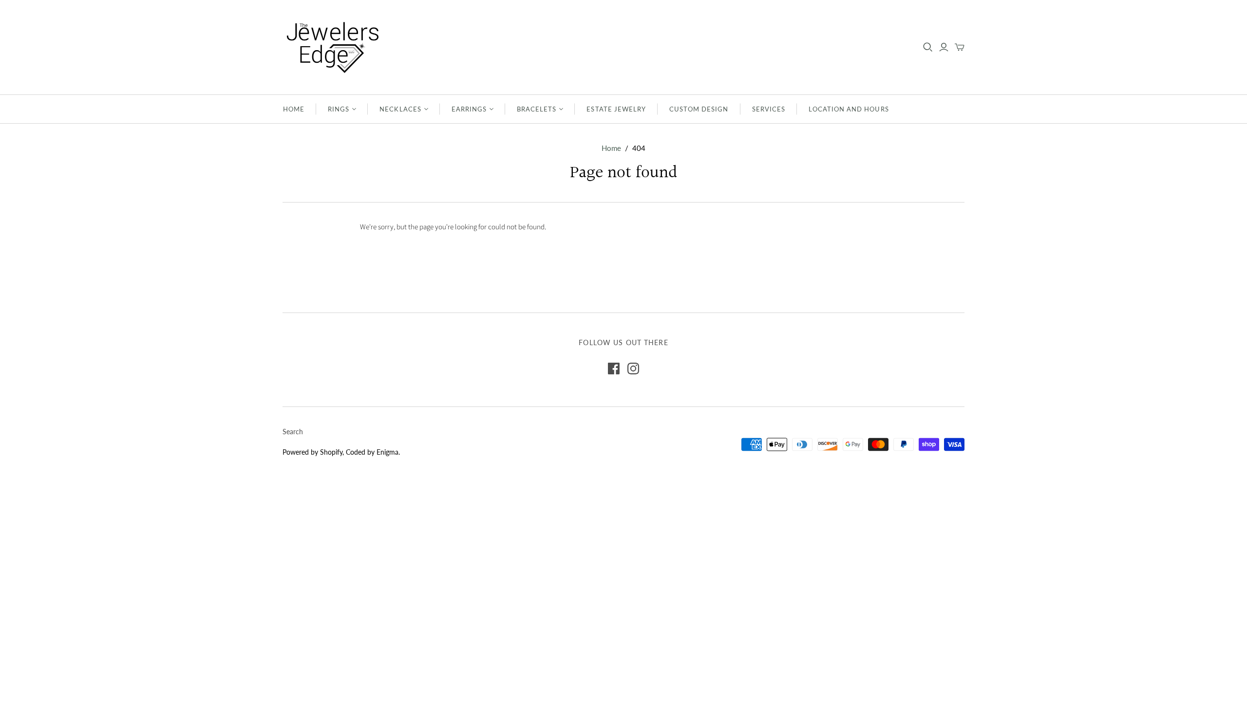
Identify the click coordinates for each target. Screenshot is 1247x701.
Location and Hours (849, 109)
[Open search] (928, 47)
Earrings (469, 109)
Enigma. (388, 452)
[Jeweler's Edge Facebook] (614, 368)
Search (293, 431)
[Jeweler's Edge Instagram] (633, 368)
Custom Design (699, 109)
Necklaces (400, 109)
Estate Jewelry (616, 109)
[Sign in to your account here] (944, 47)
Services (768, 109)
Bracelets (536, 109)
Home (293, 109)
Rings (338, 109)
